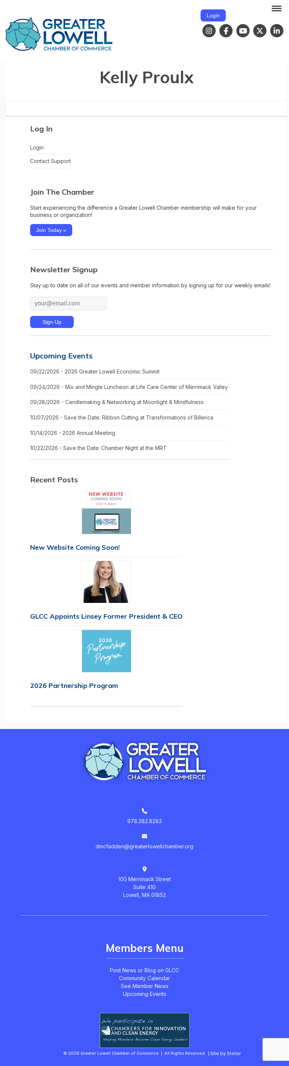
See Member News (145, 986)
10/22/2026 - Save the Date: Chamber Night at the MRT (98, 448)
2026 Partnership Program (74, 685)
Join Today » (51, 230)
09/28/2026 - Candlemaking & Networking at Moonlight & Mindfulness (117, 402)
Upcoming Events (61, 355)
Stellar (234, 1053)
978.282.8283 (144, 821)
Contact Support (50, 161)
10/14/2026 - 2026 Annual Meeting (72, 433)
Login (213, 15)
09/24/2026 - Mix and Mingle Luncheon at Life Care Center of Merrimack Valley (129, 387)
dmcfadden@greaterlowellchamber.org (144, 846)
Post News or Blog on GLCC (144, 970)
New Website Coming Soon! (75, 547)
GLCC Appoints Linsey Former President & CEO (106, 616)
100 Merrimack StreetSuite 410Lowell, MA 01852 (144, 887)
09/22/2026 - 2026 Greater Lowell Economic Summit (95, 371)
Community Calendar (144, 978)
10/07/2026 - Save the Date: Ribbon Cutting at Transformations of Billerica (121, 417)
